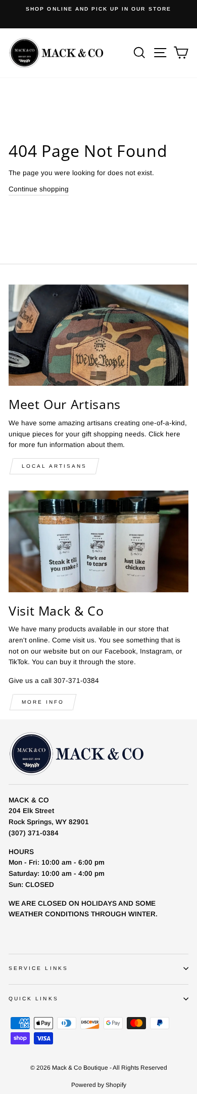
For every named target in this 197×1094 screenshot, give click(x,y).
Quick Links (34, 998)
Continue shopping (39, 189)
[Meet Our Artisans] (98, 335)
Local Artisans (54, 466)
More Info (43, 702)
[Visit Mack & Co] (98, 541)
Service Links (38, 968)
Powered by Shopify (98, 1084)
